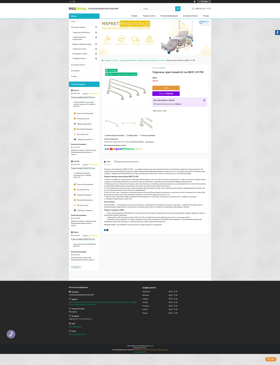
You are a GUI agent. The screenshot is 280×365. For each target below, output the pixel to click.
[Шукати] (177, 8)
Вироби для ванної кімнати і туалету (151, 60)
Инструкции (75, 71)
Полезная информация (169, 16)
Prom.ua (150, 346)
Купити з (162, 94)
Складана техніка (79, 58)
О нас (73, 21)
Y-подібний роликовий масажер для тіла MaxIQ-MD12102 (83, 175)
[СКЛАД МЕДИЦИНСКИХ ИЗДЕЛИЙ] (77, 8)
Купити (166, 88)
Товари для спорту (79, 49)
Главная (134, 16)
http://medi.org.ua (75, 327)
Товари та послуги (111, 60)
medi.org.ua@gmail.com (77, 334)
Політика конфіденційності (159, 350)
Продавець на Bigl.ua (140, 348)
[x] (107, 230)
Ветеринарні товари (80, 54)
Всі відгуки (75, 267)
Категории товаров (78, 27)
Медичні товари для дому (82, 44)
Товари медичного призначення (79, 38)
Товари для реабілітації (128, 60)
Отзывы (206, 16)
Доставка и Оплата (190, 16)
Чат (272, 359)
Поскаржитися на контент (142, 350)
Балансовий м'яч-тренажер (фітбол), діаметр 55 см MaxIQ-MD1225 (85, 104)
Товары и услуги (149, 16)
